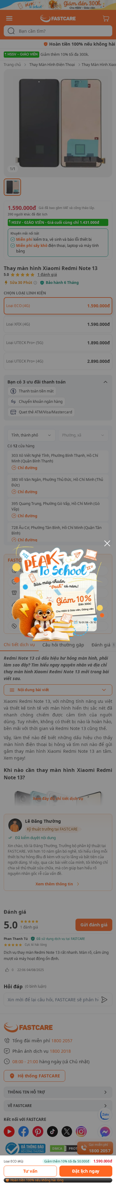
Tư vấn (30, 1171)
